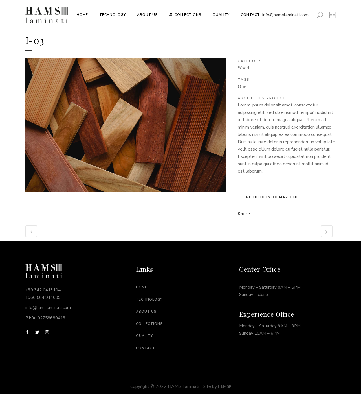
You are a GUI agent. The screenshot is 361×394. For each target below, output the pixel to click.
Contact (145, 348)
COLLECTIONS (149, 323)
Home (141, 287)
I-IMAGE (224, 386)
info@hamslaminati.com (285, 15)
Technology (149, 299)
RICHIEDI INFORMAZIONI (272, 197)
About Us (146, 311)
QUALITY (144, 336)
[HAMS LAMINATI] (125, 195)
